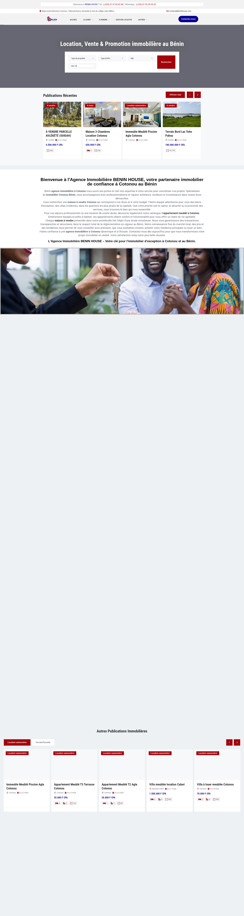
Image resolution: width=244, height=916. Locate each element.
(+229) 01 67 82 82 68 (59, 4)
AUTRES (141, 20)
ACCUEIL (73, 20)
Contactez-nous (188, 19)
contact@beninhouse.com (180, 11)
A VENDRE (103, 20)
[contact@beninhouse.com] (167, 11)
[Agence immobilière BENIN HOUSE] (52, 19)
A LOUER (86, 20)
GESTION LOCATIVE (124, 20)
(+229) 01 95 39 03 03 (92, 4)
